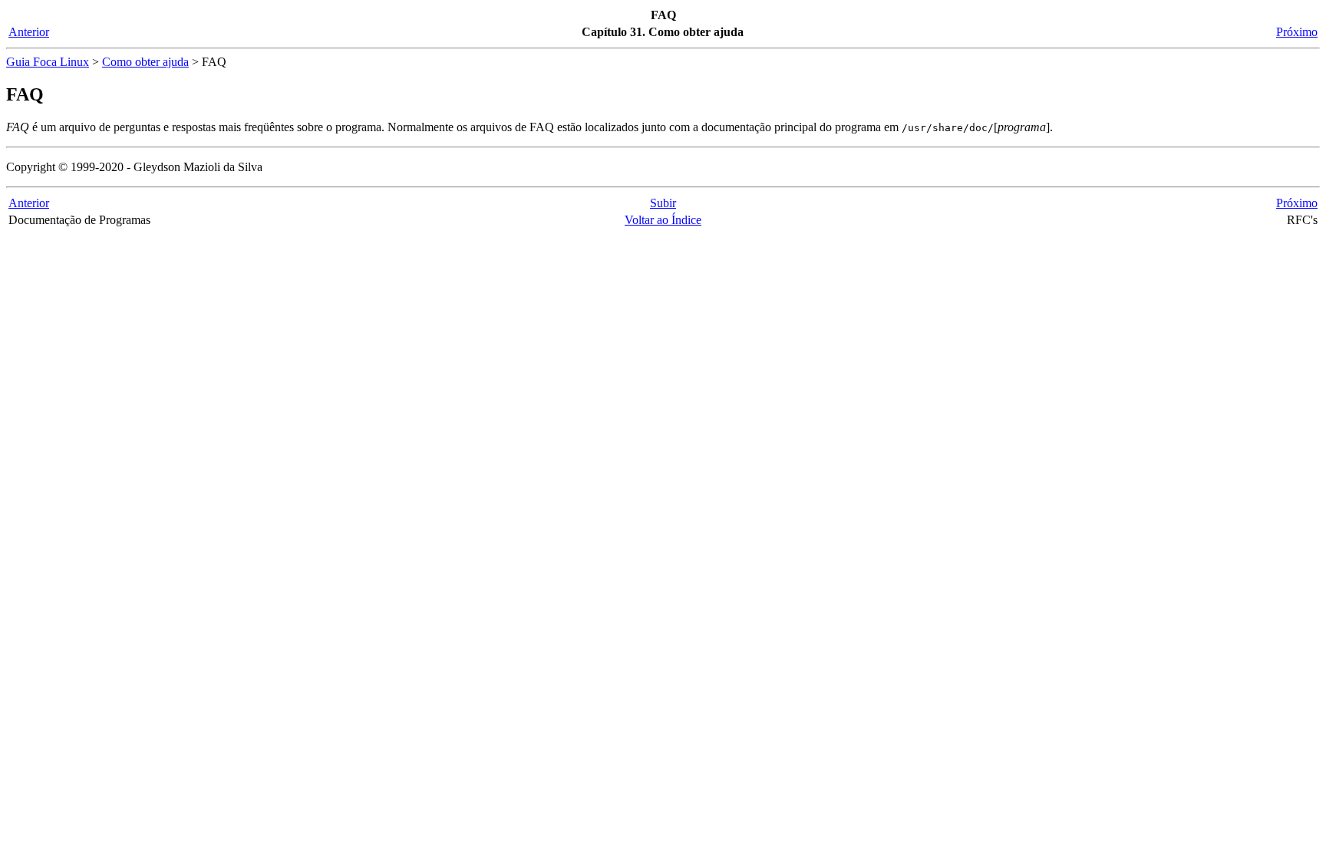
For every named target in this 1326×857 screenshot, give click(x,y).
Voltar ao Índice (663, 219)
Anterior (28, 31)
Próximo (1297, 31)
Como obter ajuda (145, 61)
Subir (663, 202)
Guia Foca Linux (47, 61)
